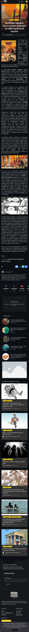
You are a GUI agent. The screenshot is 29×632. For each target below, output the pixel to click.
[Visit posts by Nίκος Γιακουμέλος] (2, 272)
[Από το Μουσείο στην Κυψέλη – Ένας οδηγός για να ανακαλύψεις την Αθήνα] (5, 330)
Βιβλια (14, 516)
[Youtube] (21, 288)
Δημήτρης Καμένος (6, 261)
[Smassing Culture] (5, 1)
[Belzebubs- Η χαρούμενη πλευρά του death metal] (14, 450)
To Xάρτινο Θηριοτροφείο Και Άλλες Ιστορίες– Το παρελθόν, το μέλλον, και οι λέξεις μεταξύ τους (18, 356)
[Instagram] (14, 288)
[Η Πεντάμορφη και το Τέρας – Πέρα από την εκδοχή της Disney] (5, 347)
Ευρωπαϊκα (10, 459)
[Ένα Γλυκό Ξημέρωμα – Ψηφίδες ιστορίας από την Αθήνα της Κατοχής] (14, 537)
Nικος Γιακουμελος (9, 34)
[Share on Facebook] (16, 266)
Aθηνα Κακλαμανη (8, 524)
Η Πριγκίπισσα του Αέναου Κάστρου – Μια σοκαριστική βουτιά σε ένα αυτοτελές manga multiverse (14, 491)
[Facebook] (6, 288)
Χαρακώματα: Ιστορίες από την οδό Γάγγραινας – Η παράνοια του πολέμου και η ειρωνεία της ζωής (14, 404)
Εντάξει (15, 629)
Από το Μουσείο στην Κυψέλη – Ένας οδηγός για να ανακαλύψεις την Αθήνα (18, 329)
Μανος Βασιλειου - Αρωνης (10, 436)
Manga (4, 487)
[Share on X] (19, 266)
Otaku (9, 487)
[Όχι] (27, 627)
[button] (2, 1)
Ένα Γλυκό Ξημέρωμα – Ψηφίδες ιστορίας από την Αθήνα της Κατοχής (14, 549)
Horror (9, 516)
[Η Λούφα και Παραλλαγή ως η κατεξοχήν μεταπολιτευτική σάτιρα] (5, 321)
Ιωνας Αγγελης (17, 436)
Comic (11, 19)
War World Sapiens (19, 259)
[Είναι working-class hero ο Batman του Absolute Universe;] (5, 339)
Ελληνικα (17, 19)
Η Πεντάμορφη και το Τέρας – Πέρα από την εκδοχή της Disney (18, 347)
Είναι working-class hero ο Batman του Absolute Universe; (18, 338)
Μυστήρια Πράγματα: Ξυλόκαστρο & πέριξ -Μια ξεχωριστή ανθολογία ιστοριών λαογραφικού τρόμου (14, 520)
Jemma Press (10, 259)
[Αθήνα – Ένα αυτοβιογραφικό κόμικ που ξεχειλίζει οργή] (14, 421)
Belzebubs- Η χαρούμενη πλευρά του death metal (14, 462)
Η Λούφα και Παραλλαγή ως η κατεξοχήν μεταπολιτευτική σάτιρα (18, 320)
